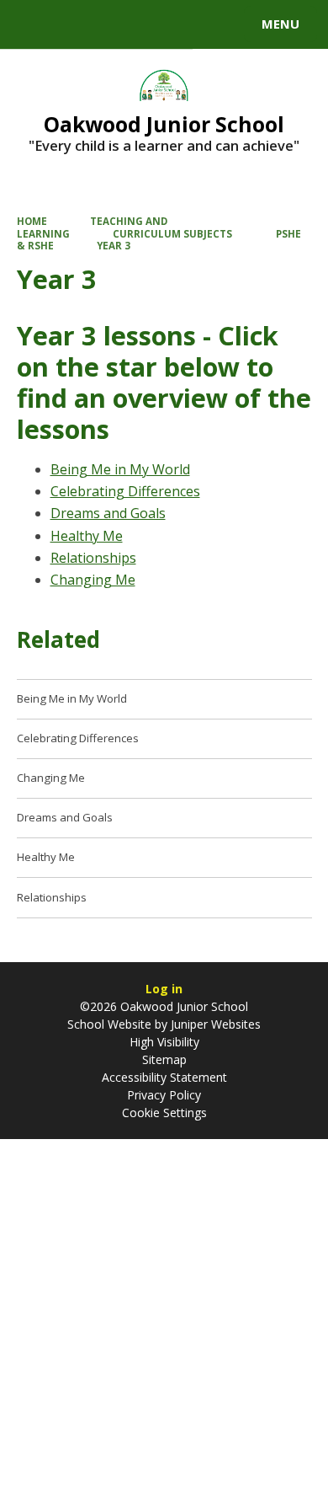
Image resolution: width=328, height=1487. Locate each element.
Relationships (93, 557)
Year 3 (113, 245)
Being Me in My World (120, 469)
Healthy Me (86, 536)
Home (32, 221)
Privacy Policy (164, 1095)
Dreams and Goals (108, 513)
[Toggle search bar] (32, 24)
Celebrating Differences (125, 491)
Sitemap (164, 1059)
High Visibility (164, 1042)
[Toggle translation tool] (74, 24)
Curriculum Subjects (172, 233)
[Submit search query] (205, 22)
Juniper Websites (214, 1024)
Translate (140, 27)
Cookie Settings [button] (164, 1113)
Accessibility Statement (164, 1077)
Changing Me (92, 579)
